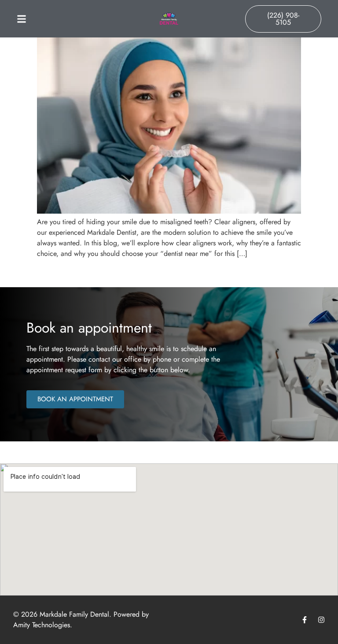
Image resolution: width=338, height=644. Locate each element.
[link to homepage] (169, 19)
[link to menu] (55, 19)
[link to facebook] (304, 619)
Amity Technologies (41, 625)
